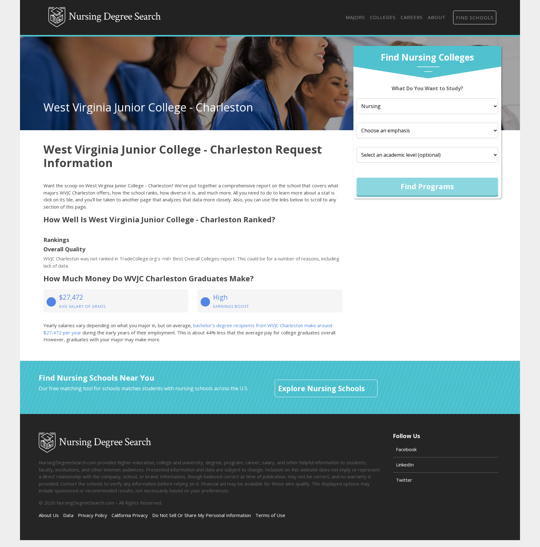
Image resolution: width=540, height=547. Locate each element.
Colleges (383, 17)
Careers (412, 17)
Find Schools (474, 17)
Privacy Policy (92, 515)
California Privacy (130, 515)
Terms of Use (270, 515)
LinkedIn (405, 464)
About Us (49, 515)
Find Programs (427, 186)
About (437, 17)
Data (68, 515)
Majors (355, 17)
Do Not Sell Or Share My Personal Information (201, 515)
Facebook (406, 449)
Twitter (404, 480)
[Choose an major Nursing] (427, 106)
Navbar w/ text (104, 17)
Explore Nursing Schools (321, 388)
